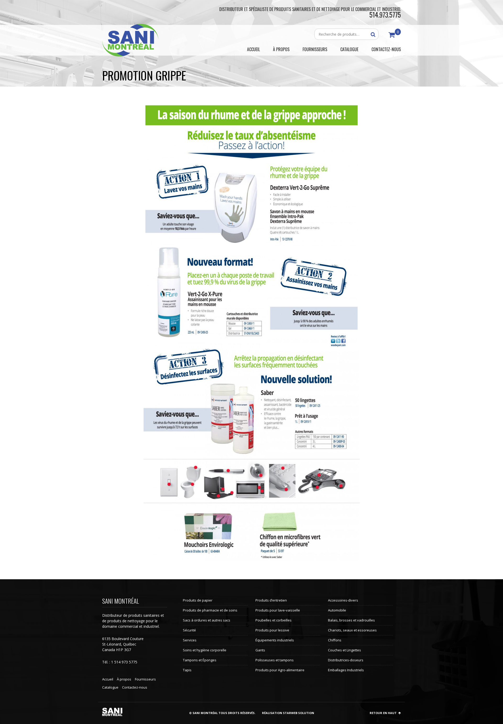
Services (189, 640)
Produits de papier (197, 600)
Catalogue (110, 687)
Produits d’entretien (271, 600)
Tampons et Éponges (199, 660)
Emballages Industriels (346, 670)
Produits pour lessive (272, 630)
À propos (124, 679)
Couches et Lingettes (344, 650)
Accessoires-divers (343, 600)
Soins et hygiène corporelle (204, 650)
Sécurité (189, 630)
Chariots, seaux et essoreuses (352, 630)
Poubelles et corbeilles (273, 620)
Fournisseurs (145, 679)
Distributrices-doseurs (345, 660)
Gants (260, 650)
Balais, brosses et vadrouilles (351, 620)
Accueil (107, 679)
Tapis (187, 670)
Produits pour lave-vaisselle (277, 610)
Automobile (337, 610)
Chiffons (334, 640)
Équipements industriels (274, 640)
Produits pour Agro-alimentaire (279, 670)
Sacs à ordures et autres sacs (206, 620)
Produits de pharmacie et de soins (210, 610)
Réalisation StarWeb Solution (288, 713)
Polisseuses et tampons (274, 660)
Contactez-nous (134, 687)
